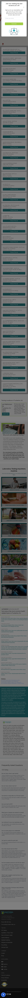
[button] (3, 995)
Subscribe (14, 23)
